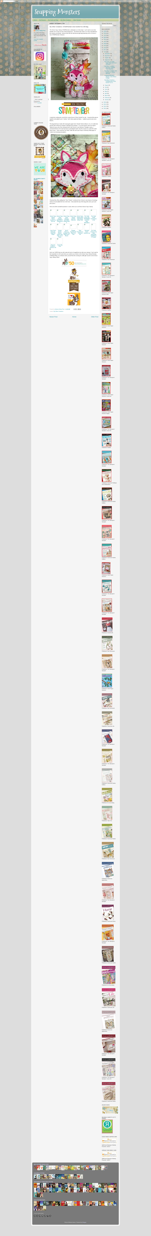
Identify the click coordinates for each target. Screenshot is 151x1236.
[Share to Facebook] (79, 309)
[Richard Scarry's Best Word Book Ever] (76, 1169)
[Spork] (94, 1170)
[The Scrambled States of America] (82, 1169)
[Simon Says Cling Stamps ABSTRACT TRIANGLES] (60, 214)
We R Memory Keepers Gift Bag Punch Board (66, 233)
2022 (105, 39)
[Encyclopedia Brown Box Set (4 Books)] (39, 1178)
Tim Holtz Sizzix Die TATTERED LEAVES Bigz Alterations (87, 219)
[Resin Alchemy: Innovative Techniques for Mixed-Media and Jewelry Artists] (36, 218)
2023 (105, 37)
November (107, 55)
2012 (105, 108)
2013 (105, 106)
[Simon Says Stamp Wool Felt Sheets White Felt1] (80, 214)
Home (35, 20)
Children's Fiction (39, 1173)
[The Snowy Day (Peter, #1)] (88, 1168)
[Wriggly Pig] (106, 1168)
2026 (105, 31)
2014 (105, 104)
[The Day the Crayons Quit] (51, 1169)
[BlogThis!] (76, 309)
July (106, 87)
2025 (105, 33)
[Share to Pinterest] (80, 309)
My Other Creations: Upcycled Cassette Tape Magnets (110, 67)
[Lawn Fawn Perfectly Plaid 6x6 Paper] (53, 229)
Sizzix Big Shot (59, 245)
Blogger (84, 1222)
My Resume (42, 20)
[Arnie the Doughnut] (36, 1168)
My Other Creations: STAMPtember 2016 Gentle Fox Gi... (110, 81)
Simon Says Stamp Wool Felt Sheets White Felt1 (80, 218)
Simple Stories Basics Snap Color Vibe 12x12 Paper (60, 234)
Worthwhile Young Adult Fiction (43, 1181)
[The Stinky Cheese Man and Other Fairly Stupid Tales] (97, 1170)
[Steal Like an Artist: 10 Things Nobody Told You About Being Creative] (39, 217)
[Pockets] (69, 1170)
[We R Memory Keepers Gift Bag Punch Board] (67, 229)
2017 (105, 49)
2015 (105, 102)
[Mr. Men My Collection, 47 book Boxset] (54, 1177)
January (107, 99)
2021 (105, 41)
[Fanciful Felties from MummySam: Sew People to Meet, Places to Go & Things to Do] (39, 204)
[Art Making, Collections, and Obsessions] (36, 189)
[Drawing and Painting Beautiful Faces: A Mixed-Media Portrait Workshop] (39, 199)
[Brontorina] (42, 1169)
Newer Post (53, 317)
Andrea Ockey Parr (40, 30)
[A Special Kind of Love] (91, 1169)
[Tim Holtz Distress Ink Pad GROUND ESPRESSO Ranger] (93, 229)
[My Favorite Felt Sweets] (36, 213)
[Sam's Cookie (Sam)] (79, 1169)
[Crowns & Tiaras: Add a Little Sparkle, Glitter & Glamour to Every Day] (42, 194)
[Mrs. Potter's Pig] (57, 1169)
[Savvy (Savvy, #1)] (63, 1178)
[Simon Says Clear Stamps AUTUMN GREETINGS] (67, 214)
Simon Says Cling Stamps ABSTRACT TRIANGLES (60, 219)
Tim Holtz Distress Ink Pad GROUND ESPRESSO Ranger (94, 234)
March (106, 95)
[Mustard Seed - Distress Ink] (87, 229)
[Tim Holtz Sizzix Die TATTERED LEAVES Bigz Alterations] (86, 214)
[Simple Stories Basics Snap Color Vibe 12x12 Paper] (60, 229)
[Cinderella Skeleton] (45, 1170)
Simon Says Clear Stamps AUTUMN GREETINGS (66, 219)
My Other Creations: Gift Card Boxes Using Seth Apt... (111, 72)
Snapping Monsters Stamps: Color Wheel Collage (110, 77)
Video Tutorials (77, 20)
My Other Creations (66, 20)
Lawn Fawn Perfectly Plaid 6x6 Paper (53, 232)
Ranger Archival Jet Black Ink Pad (73, 232)
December (107, 53)
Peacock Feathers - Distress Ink (53, 246)
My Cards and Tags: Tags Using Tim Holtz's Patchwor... (111, 63)
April (106, 93)
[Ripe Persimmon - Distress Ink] (80, 229)
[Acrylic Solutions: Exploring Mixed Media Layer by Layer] (36, 185)
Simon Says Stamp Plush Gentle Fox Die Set (53, 219)
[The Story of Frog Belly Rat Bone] (100, 1169)
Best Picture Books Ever (41, 1164)
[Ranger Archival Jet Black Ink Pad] (73, 228)
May (106, 91)
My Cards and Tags (53, 20)
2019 (105, 45)
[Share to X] (77, 309)
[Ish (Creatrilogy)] (54, 1168)
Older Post (94, 317)
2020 (105, 43)
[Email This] (74, 309)
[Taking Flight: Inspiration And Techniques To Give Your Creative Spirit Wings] (39, 223)
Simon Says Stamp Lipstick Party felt (73, 218)
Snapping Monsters (57, 12)
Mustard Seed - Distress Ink (87, 232)
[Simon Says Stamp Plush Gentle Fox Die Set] (53, 214)
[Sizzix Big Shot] (60, 243)
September (108, 59)
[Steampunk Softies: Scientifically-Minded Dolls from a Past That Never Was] (42, 218)
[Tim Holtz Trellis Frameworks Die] (94, 214)
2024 (105, 35)
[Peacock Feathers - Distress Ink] (53, 243)
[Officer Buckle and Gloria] (60, 1170)
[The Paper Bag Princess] (66, 1169)
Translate (39, 102)
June (106, 89)
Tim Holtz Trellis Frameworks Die (94, 218)
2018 (105, 47)
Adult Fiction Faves (39, 1200)
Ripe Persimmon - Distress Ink (80, 232)
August (107, 85)
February (107, 97)
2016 (105, 51)
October (107, 57)
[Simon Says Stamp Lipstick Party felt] (73, 214)
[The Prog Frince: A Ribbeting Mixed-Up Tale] (73, 1170)
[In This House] (39, 208)
